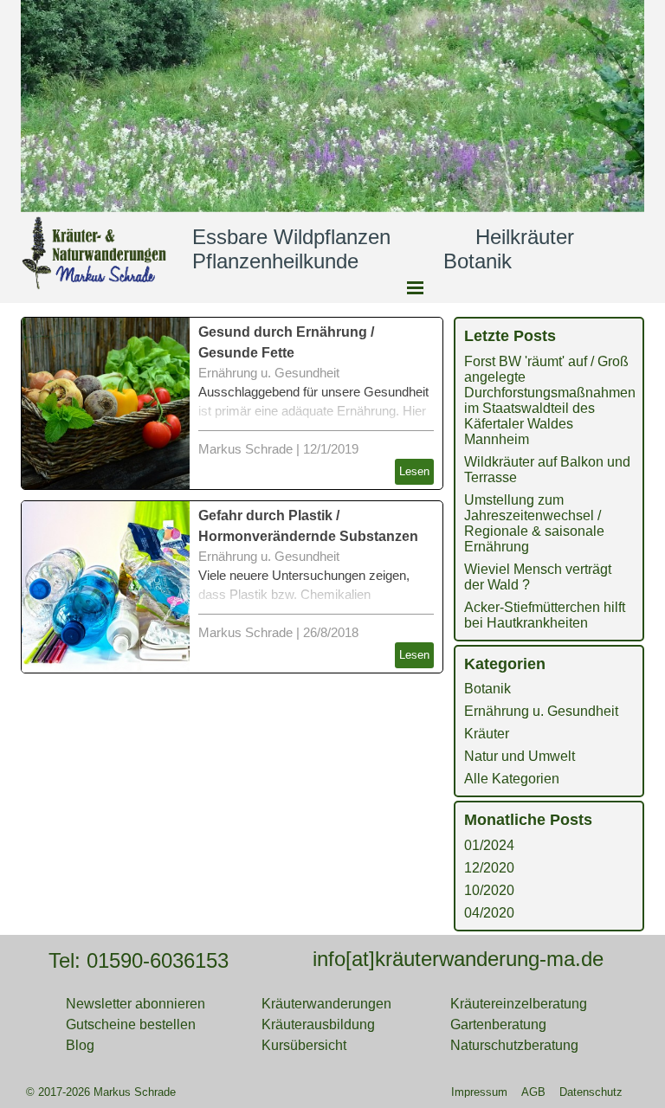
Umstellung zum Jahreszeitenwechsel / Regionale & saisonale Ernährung (534, 523)
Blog (80, 1045)
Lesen (414, 471)
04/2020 (489, 912)
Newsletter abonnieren (135, 1003)
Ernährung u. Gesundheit (268, 373)
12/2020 (489, 867)
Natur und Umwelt (519, 756)
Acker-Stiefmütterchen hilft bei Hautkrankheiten (544, 615)
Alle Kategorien (511, 778)
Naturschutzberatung (514, 1045)
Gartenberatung (498, 1024)
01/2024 (489, 845)
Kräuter (486, 733)
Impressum (479, 1091)
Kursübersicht (303, 1045)
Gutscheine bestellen (131, 1024)
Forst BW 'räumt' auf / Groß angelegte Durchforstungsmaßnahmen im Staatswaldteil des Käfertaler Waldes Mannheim (550, 400)
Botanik (487, 688)
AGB (533, 1091)
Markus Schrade (245, 449)
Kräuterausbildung (318, 1024)
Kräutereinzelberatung (518, 1003)
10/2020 (489, 890)
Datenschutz (591, 1091)
